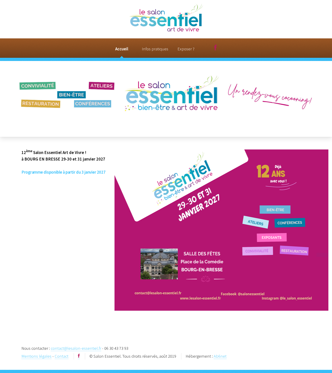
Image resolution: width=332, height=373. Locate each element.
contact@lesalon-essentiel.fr (76, 348)
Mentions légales (36, 356)
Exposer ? (186, 48)
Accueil (121, 48)
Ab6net (220, 356)
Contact (61, 356)
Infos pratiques (155, 48)
